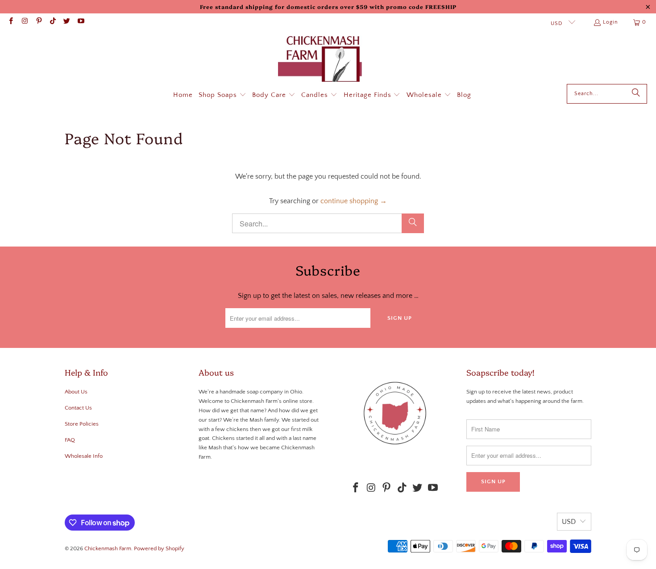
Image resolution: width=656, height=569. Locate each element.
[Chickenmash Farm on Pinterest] (38, 22)
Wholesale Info (84, 456)
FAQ (70, 440)
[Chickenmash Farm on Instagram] (24, 22)
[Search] (636, 94)
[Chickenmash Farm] (324, 60)
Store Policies (82, 424)
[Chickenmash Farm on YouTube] (80, 22)
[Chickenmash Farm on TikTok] (52, 22)
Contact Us (78, 408)
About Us (76, 392)
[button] (222, 95)
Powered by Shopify (159, 548)
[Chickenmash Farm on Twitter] (66, 22)
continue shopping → (353, 201)
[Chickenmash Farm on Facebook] (10, 22)
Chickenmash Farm (107, 548)
